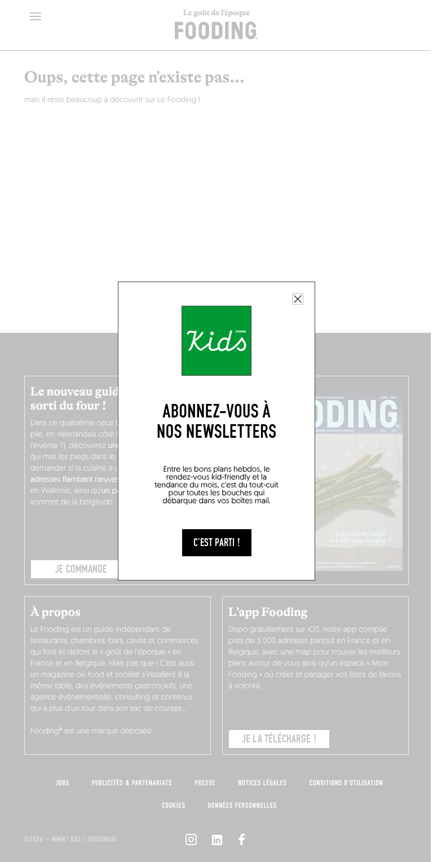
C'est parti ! (216, 542)
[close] (297, 299)
